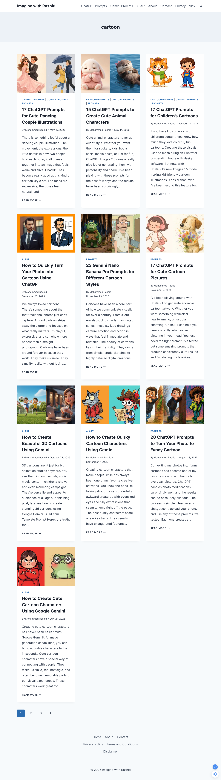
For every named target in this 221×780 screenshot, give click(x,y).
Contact (166, 6)
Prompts (27, 103)
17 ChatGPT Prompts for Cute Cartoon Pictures (171, 271)
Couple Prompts (57, 99)
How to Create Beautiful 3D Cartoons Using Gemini (45, 443)
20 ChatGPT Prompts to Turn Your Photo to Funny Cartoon (172, 443)
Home (97, 737)
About (152, 6)
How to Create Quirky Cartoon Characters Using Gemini (108, 443)
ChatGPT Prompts (94, 6)
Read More (31, 200)
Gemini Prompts (121, 6)
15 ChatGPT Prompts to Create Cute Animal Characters (110, 116)
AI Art (141, 6)
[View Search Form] (201, 6)
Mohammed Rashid (36, 129)
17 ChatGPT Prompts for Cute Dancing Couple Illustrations (43, 116)
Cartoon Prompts (97, 99)
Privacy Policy (185, 6)
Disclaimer (110, 751)
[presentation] (46, 73)
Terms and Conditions (122, 744)
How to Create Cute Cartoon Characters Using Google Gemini (43, 605)
